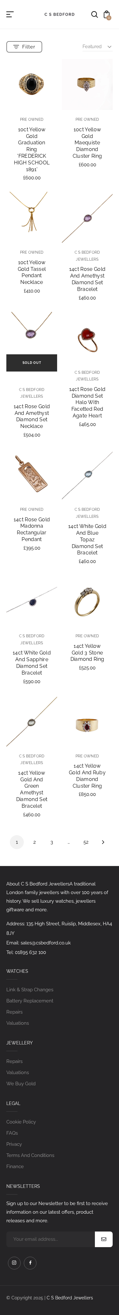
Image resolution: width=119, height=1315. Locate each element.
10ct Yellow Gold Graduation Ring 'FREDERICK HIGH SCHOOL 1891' (32, 149)
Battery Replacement (29, 1001)
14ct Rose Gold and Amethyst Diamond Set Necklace (32, 416)
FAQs (12, 1133)
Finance (15, 1166)
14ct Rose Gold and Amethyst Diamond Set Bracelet (87, 279)
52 (86, 842)
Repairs (14, 1012)
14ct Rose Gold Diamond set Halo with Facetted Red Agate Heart (87, 402)
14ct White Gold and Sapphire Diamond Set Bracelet (32, 663)
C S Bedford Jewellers (70, 1297)
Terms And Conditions (30, 1155)
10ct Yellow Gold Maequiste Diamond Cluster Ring (87, 142)
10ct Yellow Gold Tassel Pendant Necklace (32, 272)
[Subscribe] (104, 1239)
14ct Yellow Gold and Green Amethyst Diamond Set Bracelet (32, 789)
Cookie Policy (21, 1122)
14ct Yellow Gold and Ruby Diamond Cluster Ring (87, 776)
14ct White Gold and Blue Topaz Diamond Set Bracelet (87, 539)
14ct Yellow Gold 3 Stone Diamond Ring (87, 652)
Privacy (14, 1144)
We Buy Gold (21, 1084)
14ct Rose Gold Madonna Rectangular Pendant (32, 529)
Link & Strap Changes (29, 990)
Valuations (17, 1023)
